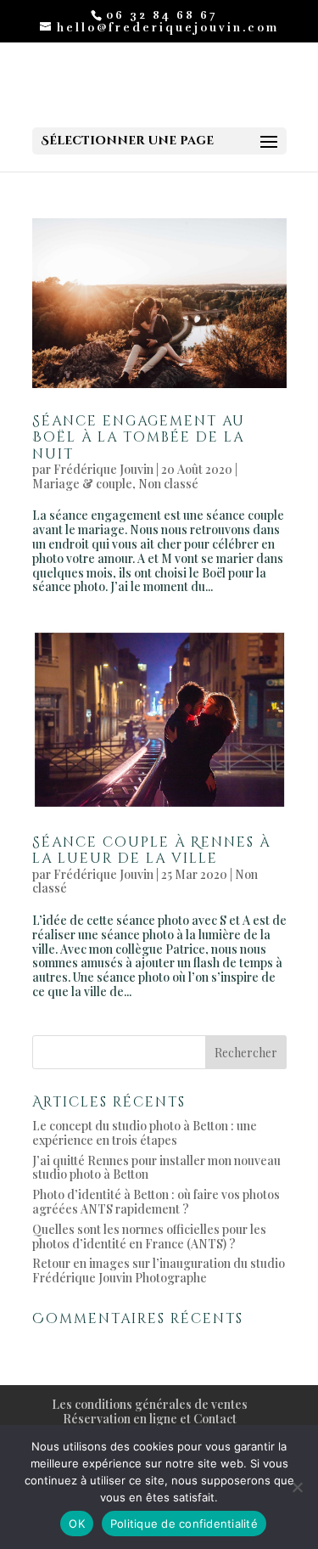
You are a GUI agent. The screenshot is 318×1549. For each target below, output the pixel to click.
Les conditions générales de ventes (150, 1404)
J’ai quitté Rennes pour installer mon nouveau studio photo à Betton (156, 1167)
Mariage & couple (82, 484)
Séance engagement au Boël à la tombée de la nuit (138, 437)
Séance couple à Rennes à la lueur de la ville (151, 850)
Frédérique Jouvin (103, 469)
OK (77, 1523)
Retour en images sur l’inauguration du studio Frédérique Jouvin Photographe (158, 1270)
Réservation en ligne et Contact (150, 1419)
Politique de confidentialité (184, 1523)
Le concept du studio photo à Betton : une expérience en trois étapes (144, 1133)
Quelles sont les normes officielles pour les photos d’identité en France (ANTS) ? (149, 1236)
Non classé (168, 484)
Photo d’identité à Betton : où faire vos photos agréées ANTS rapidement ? (156, 1201)
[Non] (296, 1487)
